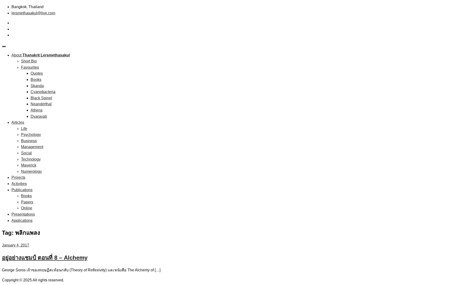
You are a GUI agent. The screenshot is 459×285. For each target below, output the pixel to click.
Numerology (31, 171)
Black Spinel (41, 98)
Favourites (30, 67)
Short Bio (29, 61)
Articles (17, 122)
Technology (31, 159)
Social (26, 153)
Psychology (31, 135)
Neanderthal (41, 104)
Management (32, 147)
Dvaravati (39, 116)
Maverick (28, 165)
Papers (27, 202)
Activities (19, 184)
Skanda (37, 86)
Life (24, 129)
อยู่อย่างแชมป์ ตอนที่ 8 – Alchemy (44, 257)
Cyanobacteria (43, 92)
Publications (22, 190)
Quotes (37, 73)
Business (29, 141)
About (40, 55)
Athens (37, 110)
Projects (18, 177)
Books (36, 80)
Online (26, 208)
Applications (22, 220)
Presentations (23, 214)
